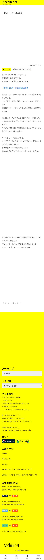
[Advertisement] (22, 39)
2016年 (28, 430)
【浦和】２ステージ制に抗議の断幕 (15, 88)
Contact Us (6, 459)
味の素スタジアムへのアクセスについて (17, 469)
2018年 (16, 430)
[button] (39, 377)
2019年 (10, 430)
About (4, 453)
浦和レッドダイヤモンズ (22, 69)
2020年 (4, 430)
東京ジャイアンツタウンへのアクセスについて (19, 475)
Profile (4, 464)
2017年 (22, 430)
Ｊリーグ (7, 69)
